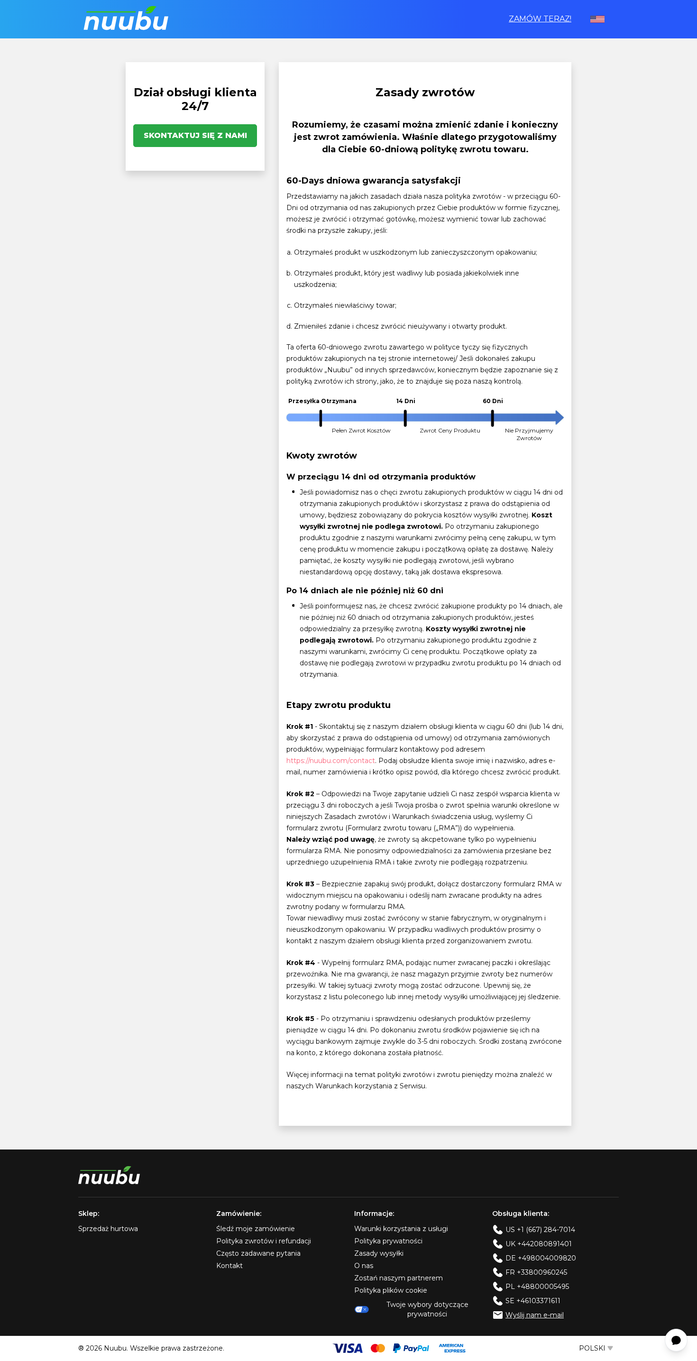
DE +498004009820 (540, 1258)
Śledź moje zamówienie (255, 1228)
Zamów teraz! (540, 18)
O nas (363, 1265)
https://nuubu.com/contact (330, 760)
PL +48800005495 (537, 1286)
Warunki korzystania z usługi (401, 1228)
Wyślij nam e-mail (534, 1315)
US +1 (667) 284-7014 (540, 1229)
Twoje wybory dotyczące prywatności (427, 1309)
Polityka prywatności (388, 1241)
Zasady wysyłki (379, 1253)
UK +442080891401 (538, 1244)
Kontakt (229, 1265)
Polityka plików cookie (390, 1290)
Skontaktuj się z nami (195, 135)
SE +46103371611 (532, 1301)
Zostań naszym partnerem (398, 1278)
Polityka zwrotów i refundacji (263, 1241)
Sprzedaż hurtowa (108, 1228)
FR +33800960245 (536, 1272)
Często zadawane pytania (258, 1253)
